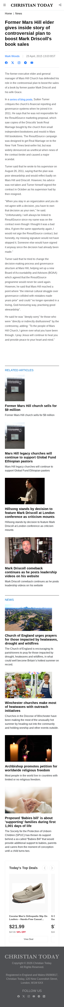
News (18, 13)
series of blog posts (21, 99)
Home (8, 13)
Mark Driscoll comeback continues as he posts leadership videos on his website (31, 572)
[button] (4, 5)
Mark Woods (12, 56)
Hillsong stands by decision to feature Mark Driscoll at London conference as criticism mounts (29, 513)
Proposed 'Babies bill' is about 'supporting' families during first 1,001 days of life (30, 822)
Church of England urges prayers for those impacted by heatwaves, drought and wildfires (31, 639)
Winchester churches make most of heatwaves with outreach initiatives (30, 706)
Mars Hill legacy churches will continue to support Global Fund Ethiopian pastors (30, 457)
